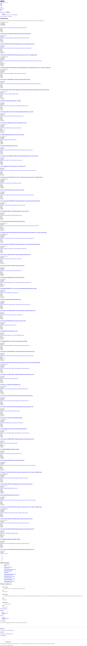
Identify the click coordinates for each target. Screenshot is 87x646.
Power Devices (5, 16)
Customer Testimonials (5, 618)
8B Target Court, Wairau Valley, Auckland (6, 633)
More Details (2, 36)
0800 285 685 (2, 628)
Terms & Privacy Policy (10, 645)
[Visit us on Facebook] (1, 638)
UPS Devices (10, 16)
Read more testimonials (3, 608)
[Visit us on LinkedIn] (3, 638)
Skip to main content (3, 12)
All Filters (3, 23)
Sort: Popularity (3, 24)
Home (1, 16)
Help (3, 612)
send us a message (11, 630)
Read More (15, 14)
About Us (3, 617)
